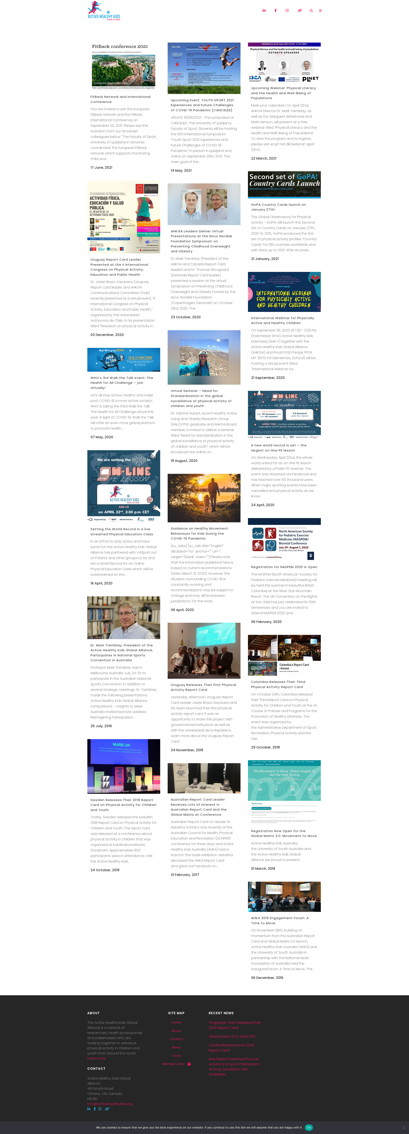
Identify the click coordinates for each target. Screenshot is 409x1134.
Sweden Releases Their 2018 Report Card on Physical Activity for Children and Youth (124, 805)
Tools (176, 1055)
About (176, 1030)
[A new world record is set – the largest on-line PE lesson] (284, 415)
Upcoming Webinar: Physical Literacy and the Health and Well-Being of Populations (283, 93)
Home (176, 1022)
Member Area (175, 1064)
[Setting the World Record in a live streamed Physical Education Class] (123, 486)
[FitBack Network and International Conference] (123, 67)
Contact (176, 1039)
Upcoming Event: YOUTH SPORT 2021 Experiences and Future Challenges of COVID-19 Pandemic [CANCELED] (202, 105)
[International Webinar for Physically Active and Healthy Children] (284, 292)
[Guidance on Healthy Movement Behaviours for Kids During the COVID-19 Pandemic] (204, 498)
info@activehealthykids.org (110, 1103)
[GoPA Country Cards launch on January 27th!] (284, 185)
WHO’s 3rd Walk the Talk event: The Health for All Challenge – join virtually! (122, 383)
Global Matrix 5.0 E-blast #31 (232, 1036)
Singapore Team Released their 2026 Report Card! (235, 1025)
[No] (404, 1127)
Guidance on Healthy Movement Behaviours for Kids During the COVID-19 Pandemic (199, 533)
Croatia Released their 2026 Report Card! (232, 1048)
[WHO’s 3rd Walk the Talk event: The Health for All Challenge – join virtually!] (123, 360)
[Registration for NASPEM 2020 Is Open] (284, 539)
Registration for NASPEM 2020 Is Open (284, 567)
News (176, 1047)
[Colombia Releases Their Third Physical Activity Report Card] (284, 655)
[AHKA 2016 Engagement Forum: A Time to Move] (284, 897)
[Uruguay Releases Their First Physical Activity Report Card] (204, 651)
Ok (309, 1127)
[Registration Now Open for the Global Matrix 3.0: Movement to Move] (284, 792)
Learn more (96, 1058)
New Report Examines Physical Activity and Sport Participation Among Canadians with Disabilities (234, 1067)
